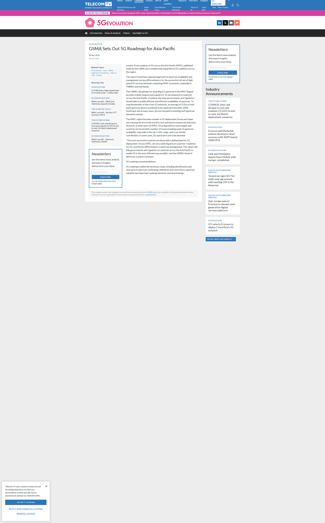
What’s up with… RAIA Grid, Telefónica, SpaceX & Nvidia (103, 102)
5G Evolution (95, 44)
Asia (214, 7)
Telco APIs (204, 8)
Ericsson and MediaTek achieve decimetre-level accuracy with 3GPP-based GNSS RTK (222, 135)
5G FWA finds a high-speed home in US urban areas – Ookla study (105, 91)
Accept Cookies (26, 502)
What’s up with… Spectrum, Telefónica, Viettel (102, 140)
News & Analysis (113, 33)
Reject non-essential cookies (26, 509)
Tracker (99, 75)
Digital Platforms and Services (126, 8)
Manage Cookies (26, 513)
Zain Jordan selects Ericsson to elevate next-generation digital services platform (222, 206)
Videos (126, 33)
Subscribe (105, 177)
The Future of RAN (100, 120)
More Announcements (219, 239)
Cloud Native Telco (160, 8)
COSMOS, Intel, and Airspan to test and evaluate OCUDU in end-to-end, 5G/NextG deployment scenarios (105, 127)
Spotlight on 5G (140, 33)
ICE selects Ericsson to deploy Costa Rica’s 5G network (220, 227)
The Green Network (176, 8)
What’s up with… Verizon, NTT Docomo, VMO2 (104, 113)
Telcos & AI (194, 8)
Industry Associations (100, 73)
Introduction (96, 33)
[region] (26, 501)
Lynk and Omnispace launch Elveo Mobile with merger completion (222, 156)
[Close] (46, 486)
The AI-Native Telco (101, 109)
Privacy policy (97, 183)
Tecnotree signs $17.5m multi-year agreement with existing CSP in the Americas (221, 180)
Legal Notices (150, 195)
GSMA (97, 55)
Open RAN (146, 8)
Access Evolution (100, 98)
